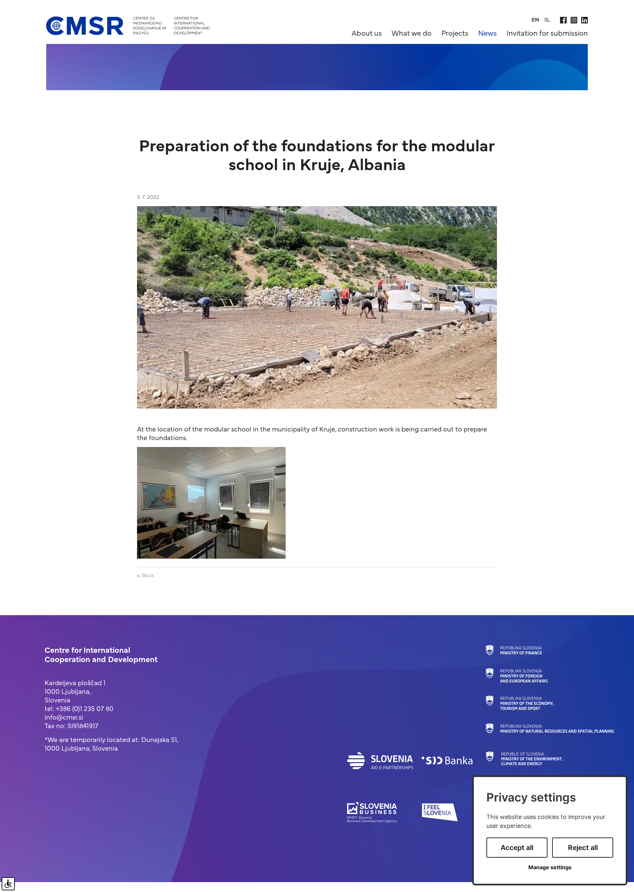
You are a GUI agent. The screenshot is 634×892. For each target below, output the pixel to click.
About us (367, 32)
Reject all (583, 847)
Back (147, 574)
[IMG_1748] (211, 501)
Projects (454, 32)
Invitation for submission (547, 32)
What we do (412, 32)
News (487, 32)
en (535, 19)
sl (547, 19)
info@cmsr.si (64, 716)
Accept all (517, 847)
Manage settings (550, 867)
